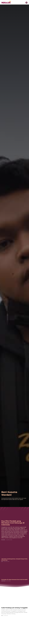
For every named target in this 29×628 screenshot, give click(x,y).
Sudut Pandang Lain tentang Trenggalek (14, 608)
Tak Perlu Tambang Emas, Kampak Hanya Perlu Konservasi (14, 559)
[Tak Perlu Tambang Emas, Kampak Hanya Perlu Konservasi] (14, 550)
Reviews (3, 539)
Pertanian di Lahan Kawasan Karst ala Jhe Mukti (14, 579)
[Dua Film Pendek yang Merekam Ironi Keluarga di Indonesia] (14, 511)
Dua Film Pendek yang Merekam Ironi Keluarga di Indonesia (12, 523)
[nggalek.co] (11, 2)
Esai (2, 561)
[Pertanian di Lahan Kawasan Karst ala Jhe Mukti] (14, 571)
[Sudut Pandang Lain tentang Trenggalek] (14, 599)
